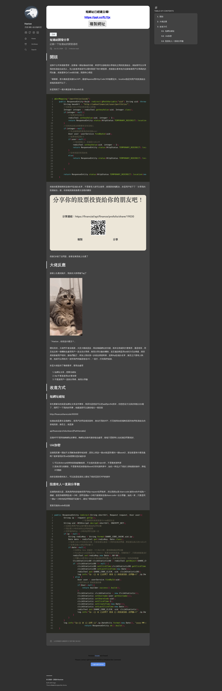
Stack (53, 685)
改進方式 (163, 26)
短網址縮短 (169, 31)
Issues (97, 655)
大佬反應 (163, 21)
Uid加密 (168, 36)
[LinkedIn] (37, 33)
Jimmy (65, 685)
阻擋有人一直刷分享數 (174, 41)
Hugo (54, 683)
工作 (53, 34)
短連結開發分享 (59, 39)
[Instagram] (33, 33)
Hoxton (28, 23)
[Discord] (26, 33)
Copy (142, 99)
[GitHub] (29, 33)
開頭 (161, 16)
